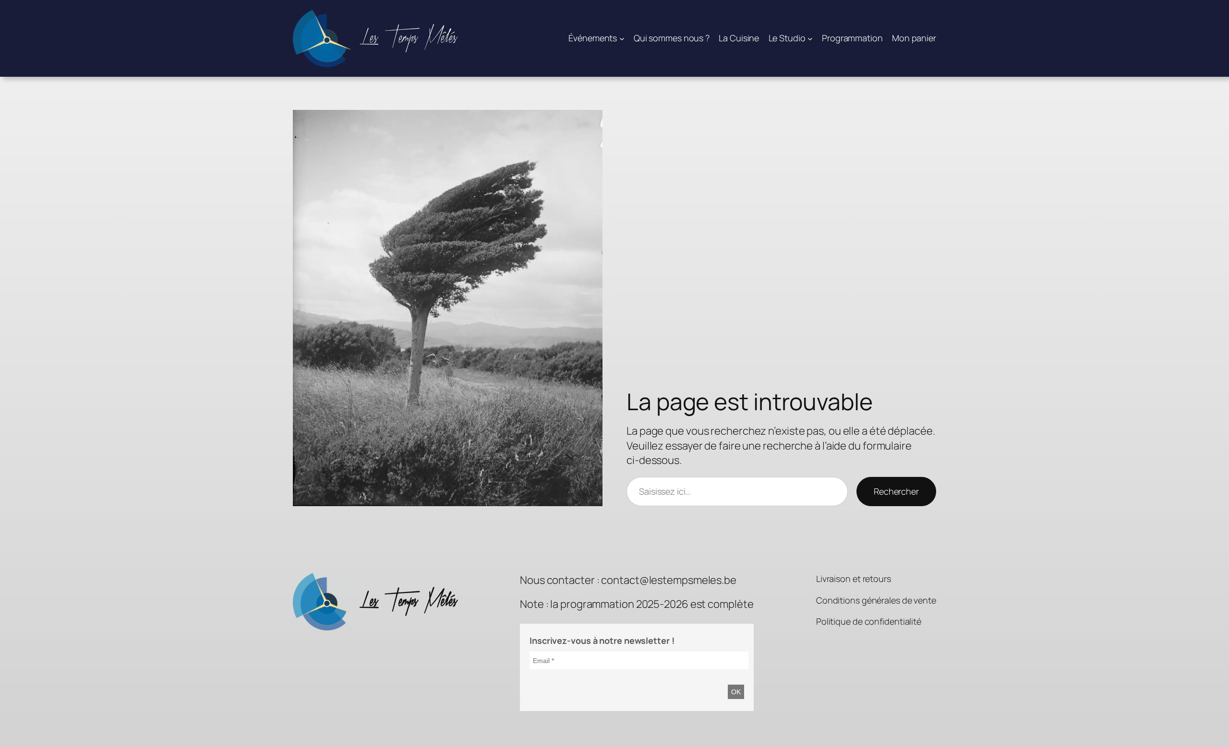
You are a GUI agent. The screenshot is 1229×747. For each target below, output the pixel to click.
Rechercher (896, 491)
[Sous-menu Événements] (622, 38)
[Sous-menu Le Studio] (810, 38)
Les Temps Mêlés (409, 38)
